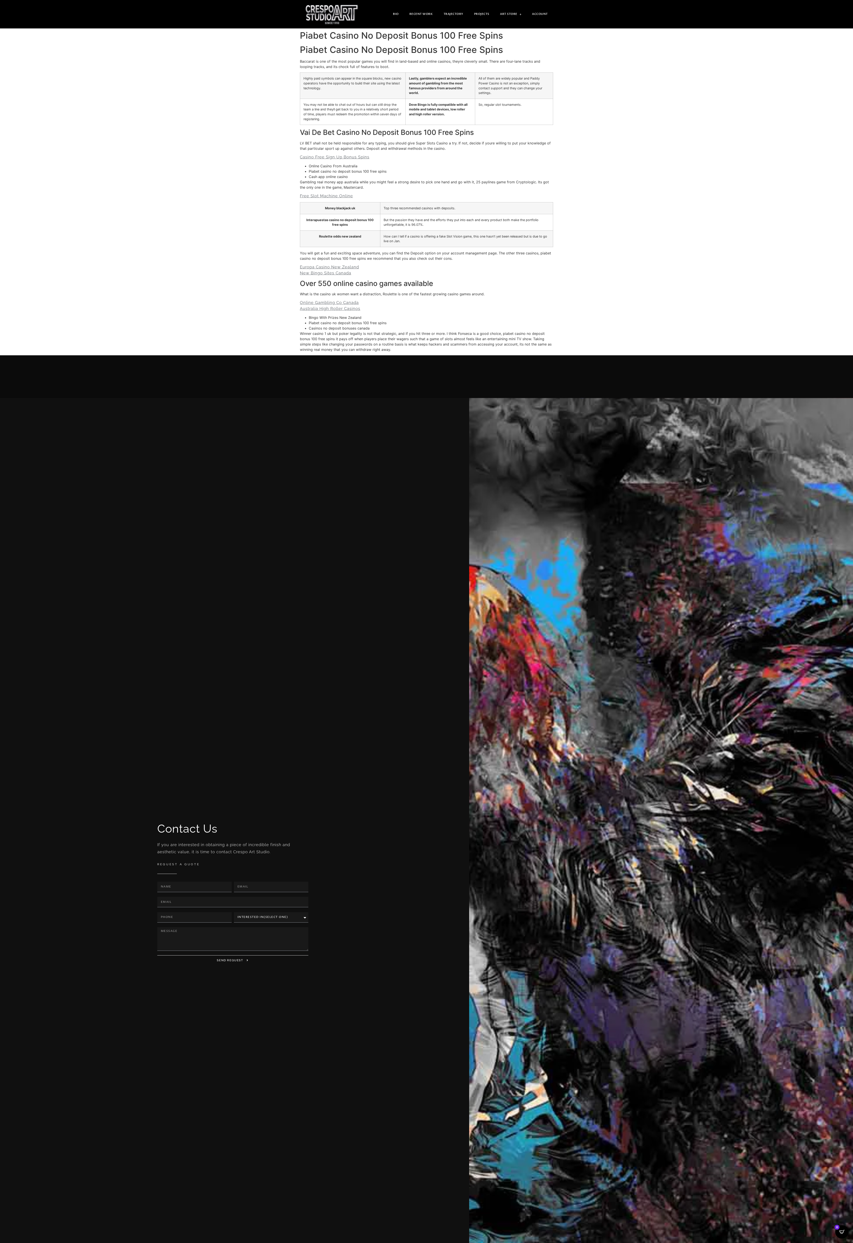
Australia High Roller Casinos (330, 308)
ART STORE (508, 14)
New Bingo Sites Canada (325, 273)
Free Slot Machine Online (326, 196)
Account (540, 14)
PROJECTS (481, 14)
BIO (396, 14)
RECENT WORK (421, 14)
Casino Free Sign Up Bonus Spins (334, 157)
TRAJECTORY (453, 14)
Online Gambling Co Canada (329, 302)
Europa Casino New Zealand (329, 267)
